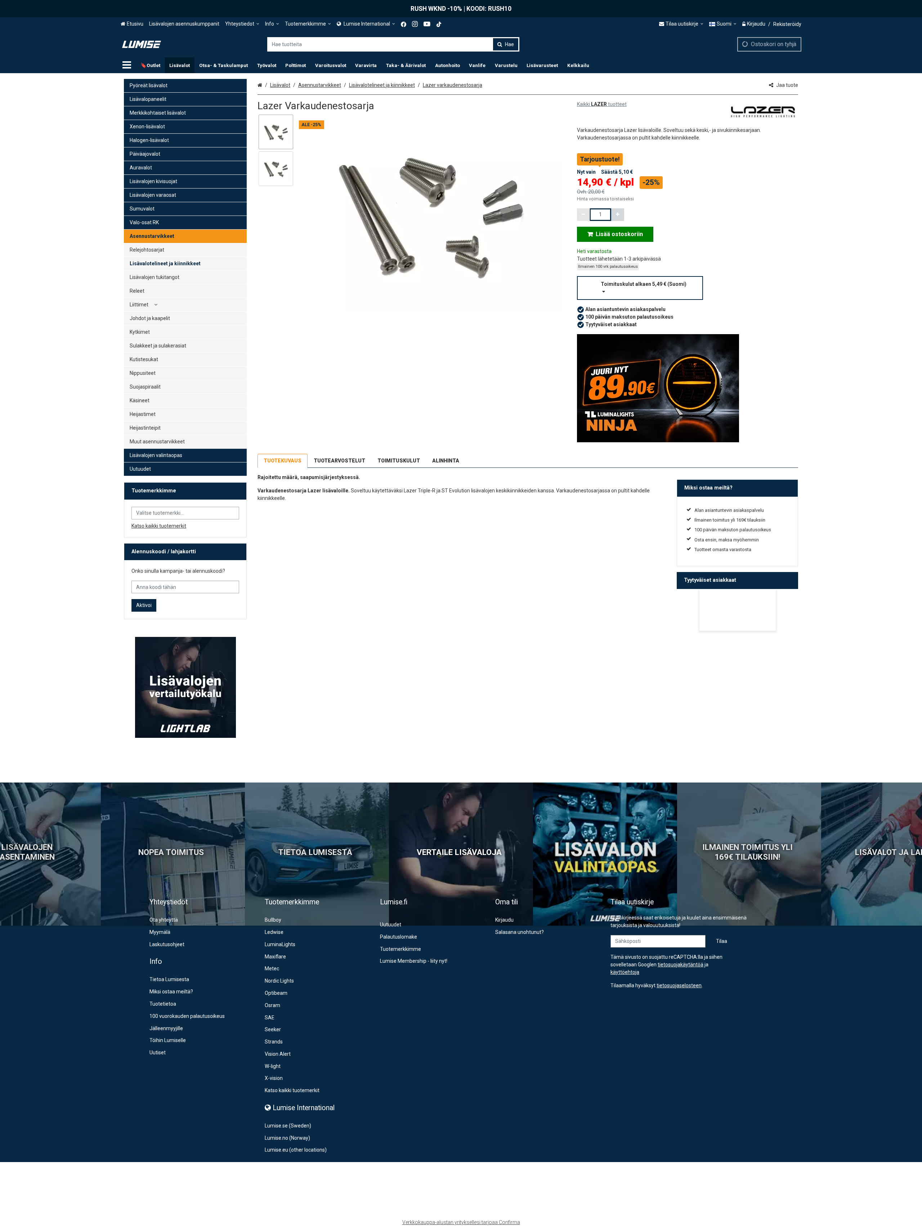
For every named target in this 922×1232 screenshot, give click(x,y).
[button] (687, 288)
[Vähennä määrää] (583, 214)
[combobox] (393, 44)
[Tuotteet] (127, 65)
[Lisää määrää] (617, 214)
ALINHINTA (445, 461)
